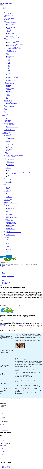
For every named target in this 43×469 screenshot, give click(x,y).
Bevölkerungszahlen (8, 179)
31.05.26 (9, 72)
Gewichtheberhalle (9, 147)
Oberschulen (6, 110)
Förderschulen (6, 112)
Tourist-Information (6, 193)
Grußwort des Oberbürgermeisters (8, 15)
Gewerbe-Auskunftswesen (9, 207)
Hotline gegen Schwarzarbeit (9, 209)
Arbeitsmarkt (7, 251)
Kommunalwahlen (9, 92)
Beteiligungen (3, 281)
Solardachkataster (8, 242)
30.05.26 (9, 71)
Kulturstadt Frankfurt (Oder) (7, 135)
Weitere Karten (7, 243)
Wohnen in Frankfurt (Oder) (9, 30)
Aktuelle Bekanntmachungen (8, 202)
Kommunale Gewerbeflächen (9, 220)
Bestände (7, 153)
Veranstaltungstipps (8, 189)
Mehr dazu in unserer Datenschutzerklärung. (6, 3)
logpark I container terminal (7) (11, 225)
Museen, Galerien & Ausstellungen (10, 138)
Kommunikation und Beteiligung (11, 56)
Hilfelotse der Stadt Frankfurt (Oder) (8, 119)
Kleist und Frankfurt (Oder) (9, 180)
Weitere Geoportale (8, 244)
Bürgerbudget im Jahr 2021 (10, 164)
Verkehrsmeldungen (8, 14)
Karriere (5, 21)
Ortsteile (5, 82)
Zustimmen (2, 5)
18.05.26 (9, 67)
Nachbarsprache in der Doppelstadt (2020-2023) (13, 41)
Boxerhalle (8, 146)
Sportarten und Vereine (9, 149)
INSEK (6, 23)
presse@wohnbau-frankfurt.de (22, 323)
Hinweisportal (7, 167)
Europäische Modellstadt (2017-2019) (13, 47)
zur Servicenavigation (4, 9)
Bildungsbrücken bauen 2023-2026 (11, 45)
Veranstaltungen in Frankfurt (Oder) (8, 134)
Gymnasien (5, 111)
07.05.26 (9, 62)
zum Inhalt (3, 6)
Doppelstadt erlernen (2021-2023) (11, 42)
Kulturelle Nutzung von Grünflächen (10, 156)
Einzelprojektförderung (9, 141)
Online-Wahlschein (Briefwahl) (9, 99)
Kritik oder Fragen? (8, 246)
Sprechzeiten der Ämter (7, 78)
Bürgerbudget (7, 161)
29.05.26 (9, 70)
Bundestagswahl (9, 89)
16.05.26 (9, 66)
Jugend (6, 118)
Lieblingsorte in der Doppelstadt (8, 199)
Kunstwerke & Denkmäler (9, 197)
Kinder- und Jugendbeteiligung (9, 169)
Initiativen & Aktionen (8, 168)
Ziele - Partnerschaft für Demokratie (10, 102)
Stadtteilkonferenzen (8, 171)
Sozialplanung (6, 131)
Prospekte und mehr (8, 190)
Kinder (6, 117)
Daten (6, 240)
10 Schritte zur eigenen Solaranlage (10, 235)
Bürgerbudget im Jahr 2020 (10, 165)
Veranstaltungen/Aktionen (9, 128)
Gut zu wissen (7, 177)
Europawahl (8, 90)
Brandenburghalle (9, 145)
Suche (1, 269)
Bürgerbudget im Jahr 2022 (10, 163)
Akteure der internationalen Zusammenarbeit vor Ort (12, 77)
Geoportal (5, 238)
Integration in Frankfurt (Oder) (8, 122)
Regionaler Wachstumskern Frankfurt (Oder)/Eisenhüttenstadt (13, 232)
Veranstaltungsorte (6, 192)
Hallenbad (7, 151)
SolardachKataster (6, 234)
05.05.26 (9, 61)
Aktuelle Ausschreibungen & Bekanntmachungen (10, 203)
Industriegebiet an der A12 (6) (10, 224)
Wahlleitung (7, 97)
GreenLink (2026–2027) (10, 52)
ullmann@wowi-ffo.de (3, 324)
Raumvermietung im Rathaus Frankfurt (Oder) (10, 159)
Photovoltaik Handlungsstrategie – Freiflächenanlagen (12, 37)
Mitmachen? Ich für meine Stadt (8, 160)
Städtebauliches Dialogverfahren (11, 27)
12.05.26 (9, 64)
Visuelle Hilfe (2, 262)
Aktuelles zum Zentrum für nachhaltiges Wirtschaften (13, 26)
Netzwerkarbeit (8, 142)
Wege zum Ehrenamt (8, 175)
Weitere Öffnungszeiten (3, 445)
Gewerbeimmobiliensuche (9, 226)
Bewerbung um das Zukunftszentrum (9, 106)
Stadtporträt (5, 16)
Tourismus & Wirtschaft (5, 183)
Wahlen (5, 84)
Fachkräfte (7, 250)
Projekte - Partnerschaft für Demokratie (11, 104)
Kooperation (7, 53)
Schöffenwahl (8, 95)
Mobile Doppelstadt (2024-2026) (11, 49)
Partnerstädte (7, 75)
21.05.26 (9, 68)
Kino (6, 140)
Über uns (7, 39)
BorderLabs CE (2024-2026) (10, 50)
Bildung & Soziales (4, 107)
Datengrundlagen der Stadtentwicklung (11, 29)
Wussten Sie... (6, 178)
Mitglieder (7, 126)
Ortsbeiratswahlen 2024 (9, 87)
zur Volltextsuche (4, 7)
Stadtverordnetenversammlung (8, 81)
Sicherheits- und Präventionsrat (8, 100)
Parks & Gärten (8, 196)
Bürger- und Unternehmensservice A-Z (9, 18)
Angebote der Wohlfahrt (7, 121)
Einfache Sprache (5, 262)
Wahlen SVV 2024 (8, 86)
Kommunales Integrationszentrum (8, 123)
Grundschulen (6, 108)
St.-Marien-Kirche (8, 195)
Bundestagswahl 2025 (8, 85)
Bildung (8, 54)
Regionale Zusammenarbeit (7, 231)
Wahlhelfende (7, 93)
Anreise (5, 185)
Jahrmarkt (7, 211)
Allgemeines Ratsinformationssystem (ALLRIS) (10, 80)
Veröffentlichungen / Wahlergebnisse (10, 96)
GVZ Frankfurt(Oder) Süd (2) (10, 221)
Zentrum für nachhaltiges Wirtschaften (10, 24)
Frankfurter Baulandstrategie (9, 36)
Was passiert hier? (9, 25)
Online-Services (6, 17)
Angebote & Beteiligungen (5, 133)
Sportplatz (8, 148)
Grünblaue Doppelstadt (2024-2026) (11, 51)
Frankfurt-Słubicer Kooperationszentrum (9, 38)
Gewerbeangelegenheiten (7, 204)
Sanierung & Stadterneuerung (9, 34)
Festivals (7, 137)
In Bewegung (7, 188)
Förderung (7, 252)
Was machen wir (8, 73)
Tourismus (4, 184)
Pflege (5, 158)
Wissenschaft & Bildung (9, 249)
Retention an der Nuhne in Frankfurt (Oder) (11, 35)
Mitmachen (8, 28)
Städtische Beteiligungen (9, 228)
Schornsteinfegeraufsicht (9, 215)
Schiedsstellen (6, 105)
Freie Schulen (6, 113)
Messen (7, 248)
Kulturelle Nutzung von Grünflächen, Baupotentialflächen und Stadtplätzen (13, 155)
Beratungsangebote (6, 154)
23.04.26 (9, 59)
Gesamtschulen (6, 109)
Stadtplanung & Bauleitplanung (10, 33)
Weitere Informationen (8, 129)
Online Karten (7, 239)
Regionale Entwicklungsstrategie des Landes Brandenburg (13, 233)
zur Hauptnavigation (4, 8)
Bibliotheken (7, 139)
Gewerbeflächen (6, 219)
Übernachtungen (8, 187)
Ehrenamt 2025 (9, 176)
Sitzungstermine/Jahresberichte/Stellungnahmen (12, 127)
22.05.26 (9, 69)
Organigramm (6, 20)
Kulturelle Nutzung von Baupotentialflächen (11, 157)
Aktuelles (5, 12)
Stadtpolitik (4, 79)
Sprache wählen (2, 263)
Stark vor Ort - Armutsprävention (8, 132)
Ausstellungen (7, 210)
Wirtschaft (8, 55)
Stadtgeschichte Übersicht (9, 182)
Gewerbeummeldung (8, 206)
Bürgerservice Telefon (7, 19)
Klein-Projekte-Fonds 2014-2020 (11, 43)
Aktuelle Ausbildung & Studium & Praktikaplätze (10, 22)
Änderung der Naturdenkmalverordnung (12, 173)
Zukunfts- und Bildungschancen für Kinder (9, 130)
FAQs (6, 236)
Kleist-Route (5, 194)
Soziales (4, 115)
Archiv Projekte (9, 46)
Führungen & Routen (8, 186)
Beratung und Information (7, 120)
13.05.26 (9, 65)
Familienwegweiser (6, 116)
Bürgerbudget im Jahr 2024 (10, 162)
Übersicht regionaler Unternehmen (10, 229)
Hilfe (6, 247)
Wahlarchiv (7, 98)
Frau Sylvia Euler (4, 424)
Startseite (3, 280)
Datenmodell (7, 241)
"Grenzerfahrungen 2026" (10, 58)
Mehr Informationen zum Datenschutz (5, 265)
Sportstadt (7, 143)
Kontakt (1, 285)
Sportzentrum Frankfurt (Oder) (9, 144)
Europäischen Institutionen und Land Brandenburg (12, 76)
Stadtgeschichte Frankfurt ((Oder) (10, 253)
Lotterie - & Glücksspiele (9, 214)
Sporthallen (7, 150)
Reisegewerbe (7, 216)
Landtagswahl (8, 91)
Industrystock (7, 230)
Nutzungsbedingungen (8, 245)
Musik (6, 136)
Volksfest (7, 212)
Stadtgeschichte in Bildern (9, 181)
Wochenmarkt (7, 213)
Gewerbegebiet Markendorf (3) (11, 222)
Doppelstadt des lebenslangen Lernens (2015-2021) (14, 48)
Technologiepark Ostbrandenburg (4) (11, 223)
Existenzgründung (6, 237)
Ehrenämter (7, 94)
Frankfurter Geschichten (7, 200)
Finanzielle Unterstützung (9, 166)
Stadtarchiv (5, 152)
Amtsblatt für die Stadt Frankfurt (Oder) (9, 83)
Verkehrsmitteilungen (7, 191)
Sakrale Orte (7, 198)
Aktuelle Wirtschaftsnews (7, 201)
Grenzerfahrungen (8, 57)
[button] (7, 310)
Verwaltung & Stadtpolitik (5, 11)
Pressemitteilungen (8, 13)
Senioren (5, 125)
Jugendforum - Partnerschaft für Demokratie (11, 103)
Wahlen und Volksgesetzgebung (10, 88)
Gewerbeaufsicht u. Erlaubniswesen (10, 208)
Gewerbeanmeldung (8, 205)
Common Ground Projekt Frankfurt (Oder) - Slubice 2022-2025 (15, 44)
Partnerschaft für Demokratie (8, 101)
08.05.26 (9, 63)
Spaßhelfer (8, 170)
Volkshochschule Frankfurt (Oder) (8, 114)
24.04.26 (9, 60)
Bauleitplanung (9, 174)
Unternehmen (6, 227)
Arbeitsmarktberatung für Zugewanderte (11, 124)
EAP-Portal (7, 218)
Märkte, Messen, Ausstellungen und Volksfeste (11, 217)
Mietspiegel (8, 31)
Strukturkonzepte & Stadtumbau (10, 32)
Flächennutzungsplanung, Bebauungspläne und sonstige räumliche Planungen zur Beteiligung (19, 172)
